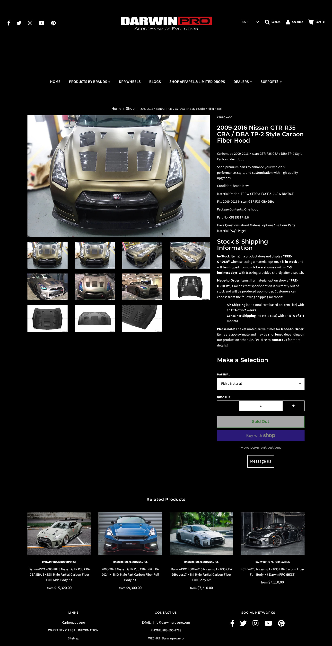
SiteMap (73, 638)
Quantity (223, 397)
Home (55, 81)
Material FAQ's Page (231, 230)
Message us (260, 461)
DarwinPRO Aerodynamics (59, 562)
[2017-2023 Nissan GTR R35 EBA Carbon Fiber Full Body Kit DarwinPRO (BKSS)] (273, 533)
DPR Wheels (130, 81)
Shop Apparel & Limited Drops (197, 81)
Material (223, 375)
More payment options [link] (260, 447)
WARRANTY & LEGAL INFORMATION (73, 630)
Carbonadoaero (73, 622)
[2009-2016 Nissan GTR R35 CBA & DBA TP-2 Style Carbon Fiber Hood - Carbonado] (47, 255)
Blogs (155, 81)
